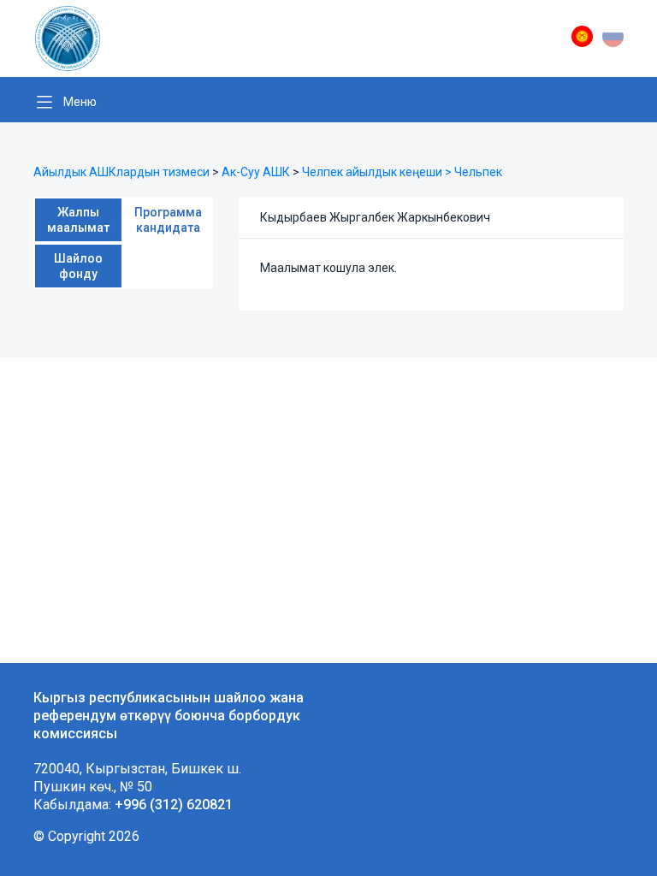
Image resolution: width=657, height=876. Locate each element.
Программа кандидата (168, 219)
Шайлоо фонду (78, 266)
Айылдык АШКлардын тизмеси (121, 172)
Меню (80, 102)
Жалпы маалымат (78, 219)
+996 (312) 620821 (174, 804)
